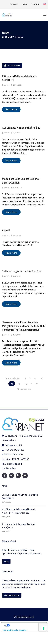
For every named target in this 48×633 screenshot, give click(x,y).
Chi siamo (14, 4)
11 (19, 383)
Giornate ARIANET (13, 66)
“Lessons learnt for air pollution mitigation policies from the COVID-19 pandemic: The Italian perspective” (23, 325)
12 (26, 383)
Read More (11, 109)
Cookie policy (9, 468)
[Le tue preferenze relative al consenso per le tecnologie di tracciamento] (43, 628)
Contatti (35, 4)
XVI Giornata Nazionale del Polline (21, 127)
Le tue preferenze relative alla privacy (27, 625)
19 (36, 383)
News (24, 4)
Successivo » (24, 389)
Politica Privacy (24, 612)
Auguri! (6, 230)
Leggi (6, 561)
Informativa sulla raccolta (14, 630)
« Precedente (12, 378)
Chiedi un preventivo (11, 595)
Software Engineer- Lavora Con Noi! (21, 271)
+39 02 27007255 (15, 449)
